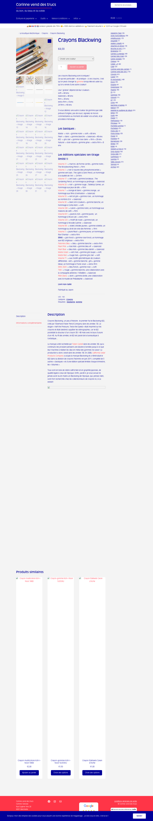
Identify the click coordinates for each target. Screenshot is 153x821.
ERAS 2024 (62, 267)
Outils (43, 19)
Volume (61, 220)
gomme (80, 82)
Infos (76, 19)
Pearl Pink (62, 246)
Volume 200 (63, 208)
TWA (60, 270)
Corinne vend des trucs (36, 5)
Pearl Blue (62, 249)
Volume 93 (62, 202)
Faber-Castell (77, 344)
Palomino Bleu (64, 243)
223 (66, 220)
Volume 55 (62, 196)
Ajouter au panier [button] (29, 773)
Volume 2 (62, 170)
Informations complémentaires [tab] (29, 323)
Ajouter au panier (77, 67)
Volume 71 (62, 258)
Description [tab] (20, 316)
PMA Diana (62, 276)
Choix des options (60, 773)
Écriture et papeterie (25, 19)
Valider (139, 816)
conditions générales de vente (125, 801)
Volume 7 (62, 190)
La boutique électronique (29, 33)
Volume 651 (63, 214)
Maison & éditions (59, 19)
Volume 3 (62, 232)
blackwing (71, 302)
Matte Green (63, 252)
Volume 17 (62, 179)
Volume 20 (62, 185)
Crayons (45, 33)
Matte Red (62, 255)
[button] (49, 41)
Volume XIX (62, 226)
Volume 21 (62, 164)
